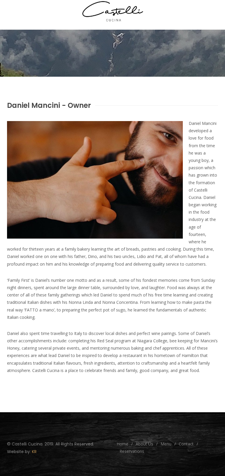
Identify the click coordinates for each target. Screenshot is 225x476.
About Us (144, 444)
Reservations (132, 451)
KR (34, 452)
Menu (166, 444)
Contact (186, 444)
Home (122, 444)
